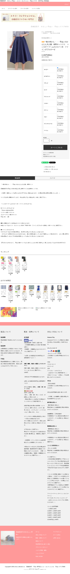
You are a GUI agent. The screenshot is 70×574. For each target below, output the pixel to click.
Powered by (26, 569)
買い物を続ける (47, 171)
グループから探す (24, 8)
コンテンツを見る (36, 8)
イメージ (52, 178)
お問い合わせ (56, 538)
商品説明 (17, 178)
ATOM (41, 556)
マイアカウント (57, 531)
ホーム (3, 8)
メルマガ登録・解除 (41, 550)
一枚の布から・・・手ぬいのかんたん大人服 (51, 33)
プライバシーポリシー (42, 547)
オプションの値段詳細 (48, 152)
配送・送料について (41, 538)
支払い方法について (41, 535)
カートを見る (56, 535)
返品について (46, 154)
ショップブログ (40, 553)
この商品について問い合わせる (51, 169)
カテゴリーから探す (12, 8)
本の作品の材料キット (49, 31)
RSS (37, 556)
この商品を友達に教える (49, 166)
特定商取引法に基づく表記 (49, 156)
